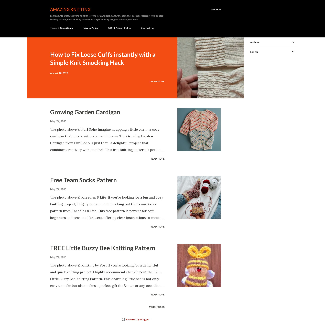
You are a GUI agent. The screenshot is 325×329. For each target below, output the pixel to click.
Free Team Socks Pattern (83, 180)
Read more (157, 81)
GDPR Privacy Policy (119, 27)
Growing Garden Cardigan (85, 112)
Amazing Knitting (70, 9)
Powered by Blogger (137, 319)
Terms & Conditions (61, 27)
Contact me (147, 27)
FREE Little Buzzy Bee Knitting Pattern (102, 248)
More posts (157, 306)
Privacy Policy (90, 27)
